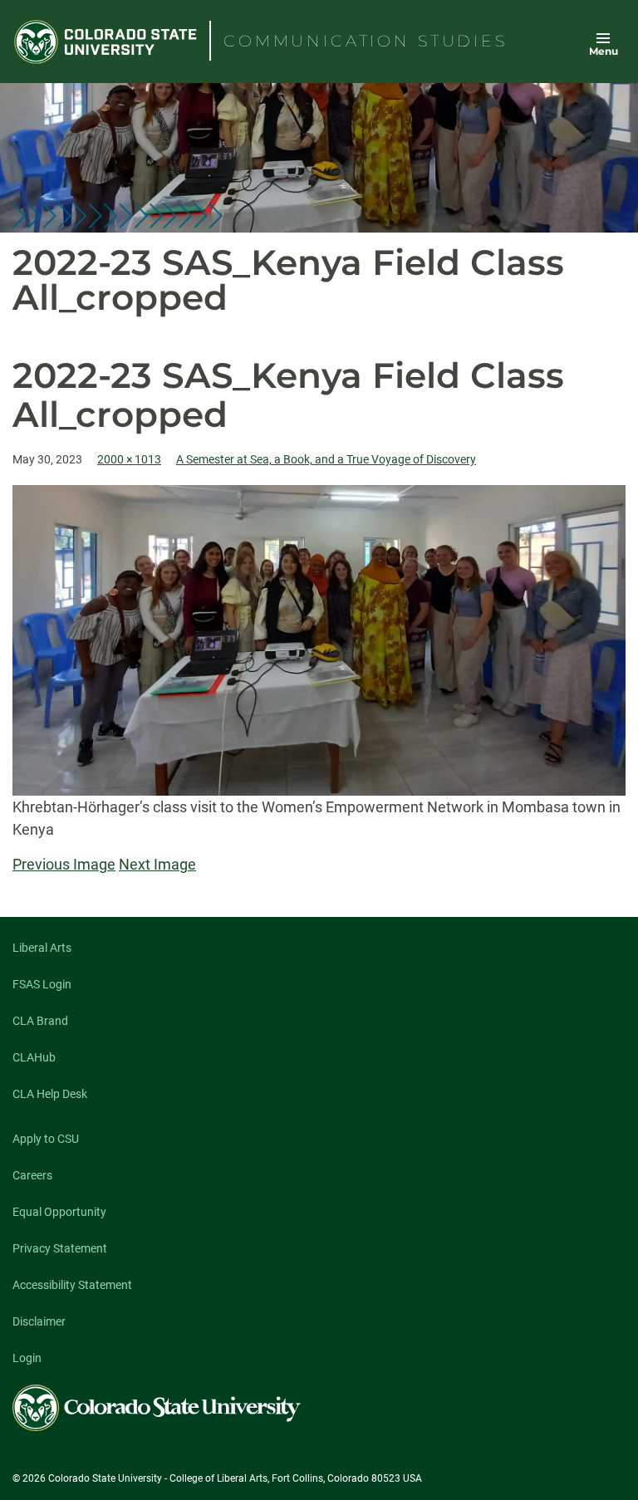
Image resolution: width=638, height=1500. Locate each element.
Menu (603, 51)
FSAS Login (41, 984)
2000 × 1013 (129, 459)
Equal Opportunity (59, 1211)
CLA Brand (40, 1020)
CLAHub (34, 1057)
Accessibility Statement (72, 1285)
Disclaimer (39, 1321)
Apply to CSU (45, 1138)
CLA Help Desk (49, 1093)
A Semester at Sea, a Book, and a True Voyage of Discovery (326, 459)
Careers (32, 1175)
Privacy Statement (59, 1248)
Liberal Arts (41, 947)
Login (27, 1358)
